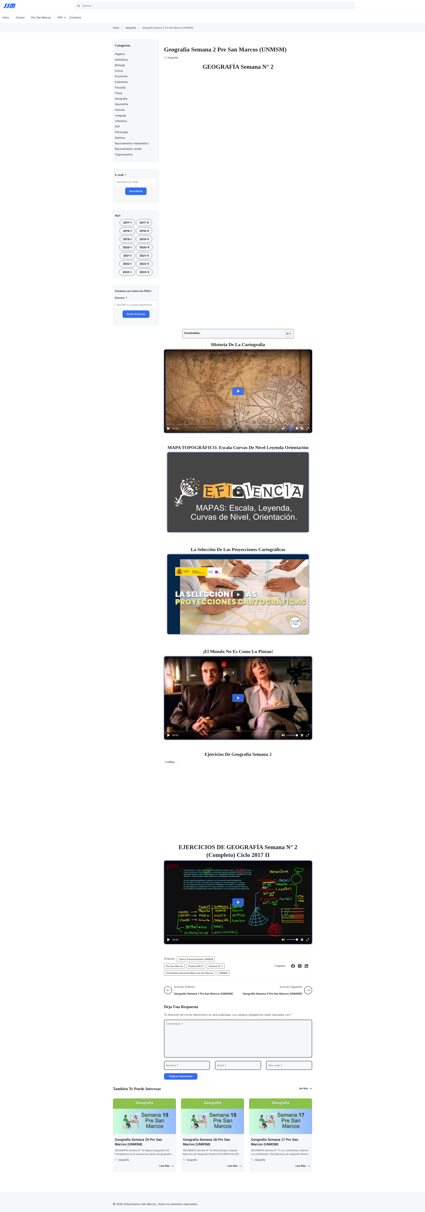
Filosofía (120, 87)
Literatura (121, 121)
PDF (60, 17)
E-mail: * (120, 175)
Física (118, 93)
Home (116, 27)
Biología (120, 65)
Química (120, 137)
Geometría (121, 104)
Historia (120, 109)
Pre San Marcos (41, 17)
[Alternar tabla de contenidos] (286, 333)
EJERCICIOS (197, 847)
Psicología (121, 132)
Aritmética (121, 59)
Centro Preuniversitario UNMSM (196, 959)
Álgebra (120, 54)
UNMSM (223, 973)
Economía (121, 76)
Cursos (20, 17)
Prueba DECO (195, 966)
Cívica (119, 70)
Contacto (75, 17)
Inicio (5, 17)
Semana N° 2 (216, 966)
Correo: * (121, 297)
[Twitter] (299, 966)
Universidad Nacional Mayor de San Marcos (189, 973)
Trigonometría (123, 154)
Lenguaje (120, 115)
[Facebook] (293, 966)
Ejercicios (214, 754)
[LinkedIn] (306, 966)
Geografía (130, 27)
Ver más (303, 1088)
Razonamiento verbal (128, 148)
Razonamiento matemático (132, 143)
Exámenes (121, 82)
